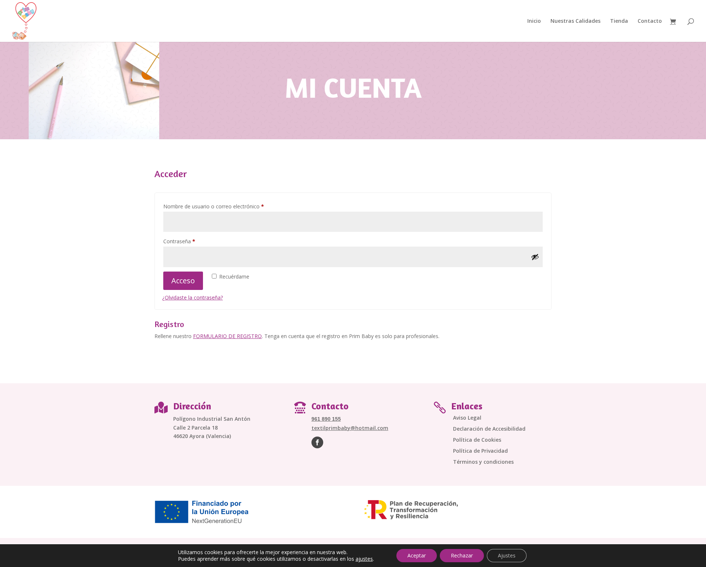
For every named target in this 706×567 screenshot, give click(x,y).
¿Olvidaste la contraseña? (192, 297)
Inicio (534, 21)
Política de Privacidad (480, 451)
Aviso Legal (467, 418)
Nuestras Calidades (575, 21)
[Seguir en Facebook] (317, 442)
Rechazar (462, 555)
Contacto (650, 21)
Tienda (619, 21)
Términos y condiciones (483, 462)
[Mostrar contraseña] (535, 257)
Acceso (183, 281)
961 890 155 (326, 419)
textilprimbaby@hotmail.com (349, 427)
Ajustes (507, 555)
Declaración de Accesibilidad (489, 429)
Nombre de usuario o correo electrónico (226, 206)
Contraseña (192, 241)
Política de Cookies (477, 440)
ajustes (364, 559)
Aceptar (416, 555)
